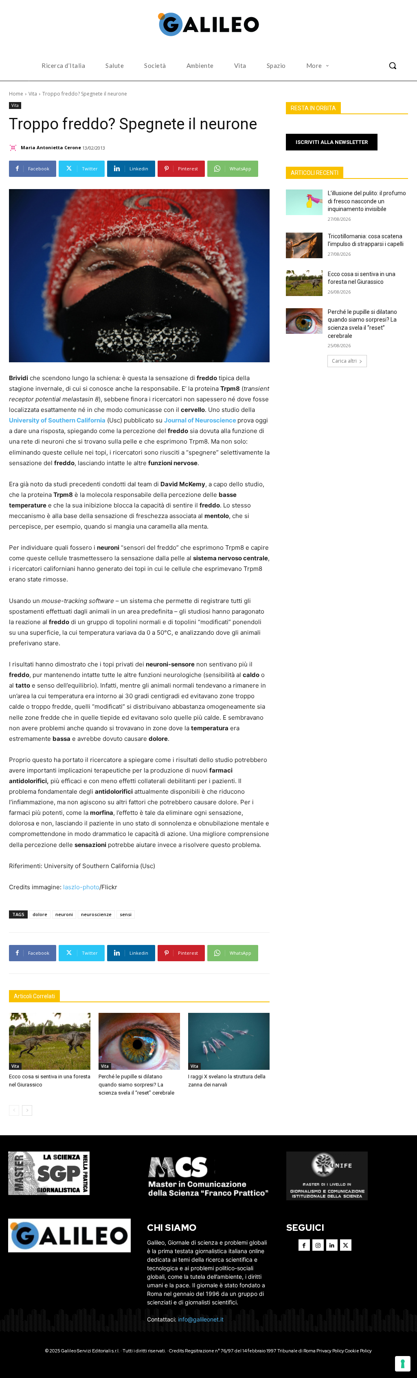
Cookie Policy (358, 1351)
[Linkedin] (332, 1245)
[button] (392, 65)
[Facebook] (304, 1245)
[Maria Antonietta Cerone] (14, 148)
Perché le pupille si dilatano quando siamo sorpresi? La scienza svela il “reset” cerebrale (136, 1084)
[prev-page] (14, 1110)
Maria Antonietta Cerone (51, 147)
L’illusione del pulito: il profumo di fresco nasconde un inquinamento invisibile (367, 201)
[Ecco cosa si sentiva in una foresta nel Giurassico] (49, 1041)
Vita (33, 93)
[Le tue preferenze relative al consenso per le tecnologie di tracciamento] (402, 1363)
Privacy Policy (330, 1351)
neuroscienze (96, 914)
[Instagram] (318, 1245)
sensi (126, 914)
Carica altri (344, 360)
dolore (40, 914)
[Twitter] (345, 1245)
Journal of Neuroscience (200, 420)
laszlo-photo (81, 887)
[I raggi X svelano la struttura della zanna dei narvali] (229, 1041)
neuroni (64, 914)
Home (16, 93)
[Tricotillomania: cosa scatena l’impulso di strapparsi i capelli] (304, 245)
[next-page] (27, 1110)
